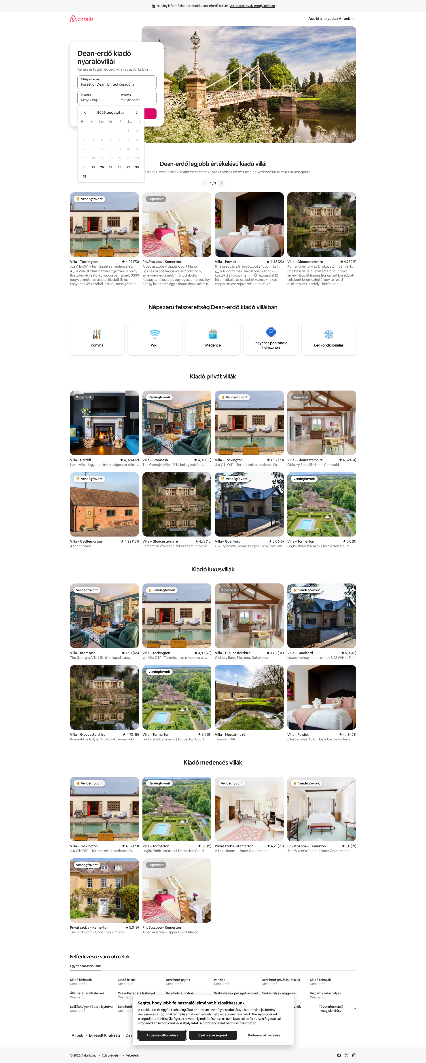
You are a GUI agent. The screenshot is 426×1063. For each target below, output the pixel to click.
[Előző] (204, 183)
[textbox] (97, 100)
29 (128, 167)
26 (102, 167)
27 (110, 167)
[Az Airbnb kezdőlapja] (81, 19)
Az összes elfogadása (162, 1035)
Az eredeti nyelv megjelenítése (252, 6)
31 (84, 176)
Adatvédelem (111, 1055)
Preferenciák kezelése (264, 1035)
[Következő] (221, 183)
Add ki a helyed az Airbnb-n (331, 18)
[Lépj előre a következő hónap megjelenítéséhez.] (136, 112)
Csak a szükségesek (213, 1035)
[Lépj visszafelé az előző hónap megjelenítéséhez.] (85, 112)
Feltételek (133, 1055)
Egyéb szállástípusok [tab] (85, 966)
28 (119, 167)
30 (137, 167)
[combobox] (117, 84)
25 (93, 167)
